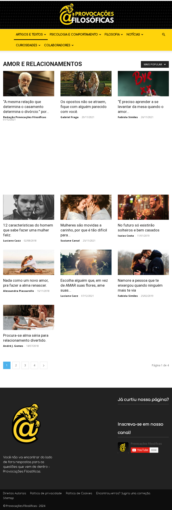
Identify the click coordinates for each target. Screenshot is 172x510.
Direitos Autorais (14, 493)
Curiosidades (26, 45)
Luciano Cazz (12, 240)
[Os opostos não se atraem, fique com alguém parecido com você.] (86, 83)
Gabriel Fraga (69, 117)
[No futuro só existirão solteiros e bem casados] (143, 207)
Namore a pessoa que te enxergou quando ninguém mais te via (140, 285)
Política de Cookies (79, 493)
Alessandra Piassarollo (18, 290)
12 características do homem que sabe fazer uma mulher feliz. (28, 230)
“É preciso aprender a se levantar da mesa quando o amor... (140, 106)
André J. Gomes (13, 345)
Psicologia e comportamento (74, 34)
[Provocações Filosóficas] (86, 15)
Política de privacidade (46, 493)
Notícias (133, 34)
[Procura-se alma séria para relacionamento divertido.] (28, 317)
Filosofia (112, 34)
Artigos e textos (29, 34)
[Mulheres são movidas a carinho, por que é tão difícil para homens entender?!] (86, 207)
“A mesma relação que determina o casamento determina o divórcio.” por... (26, 106)
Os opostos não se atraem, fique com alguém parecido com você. (83, 106)
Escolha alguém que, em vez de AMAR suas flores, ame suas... (84, 285)
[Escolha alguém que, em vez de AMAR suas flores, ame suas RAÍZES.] (86, 262)
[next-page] (43, 365)
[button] (163, 35)
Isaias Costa (126, 235)
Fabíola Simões (128, 117)
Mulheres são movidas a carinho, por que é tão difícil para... (83, 230)
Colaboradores (57, 45)
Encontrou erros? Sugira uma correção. (123, 493)
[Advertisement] (86, 161)
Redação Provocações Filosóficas (24, 117)
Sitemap (8, 498)
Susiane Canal (70, 240)
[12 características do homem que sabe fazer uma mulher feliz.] (28, 207)
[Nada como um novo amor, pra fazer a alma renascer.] (28, 262)
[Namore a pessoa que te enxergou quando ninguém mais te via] (143, 262)
